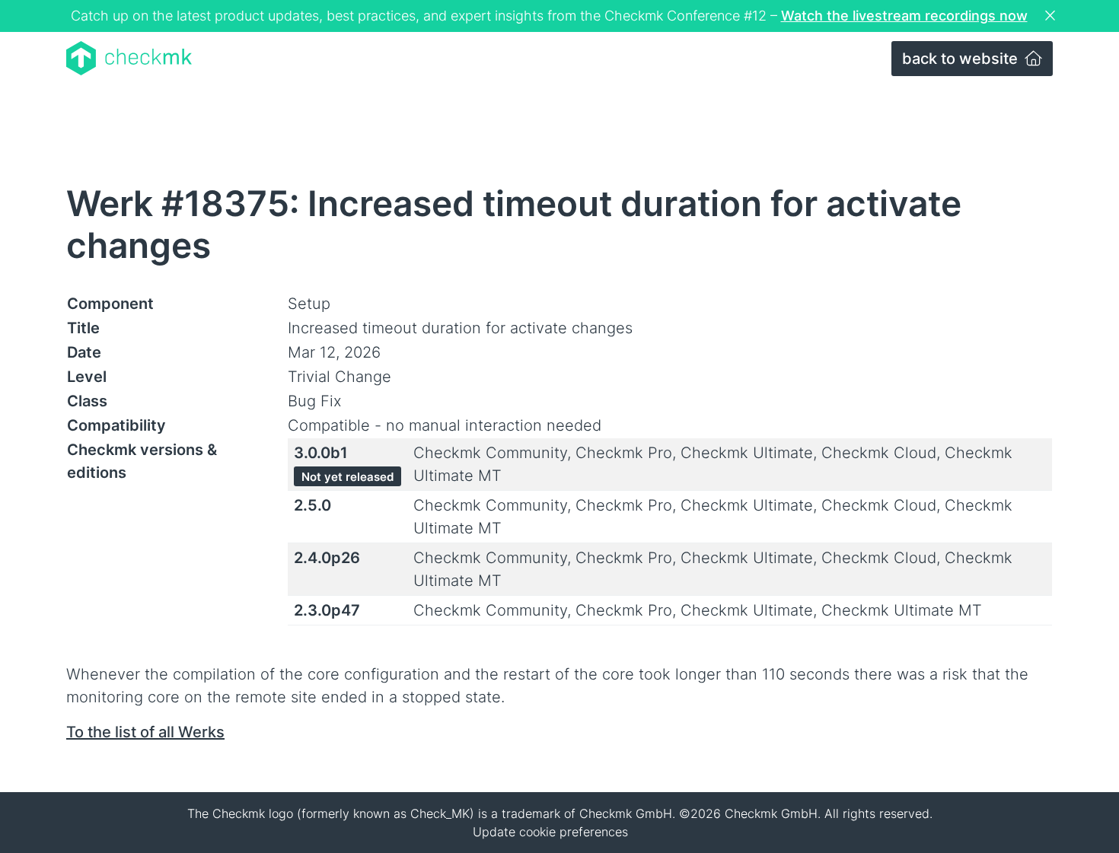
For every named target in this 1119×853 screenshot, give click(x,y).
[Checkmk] (129, 58)
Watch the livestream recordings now (904, 16)
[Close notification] (1052, 16)
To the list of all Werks (145, 732)
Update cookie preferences (550, 831)
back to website (962, 58)
